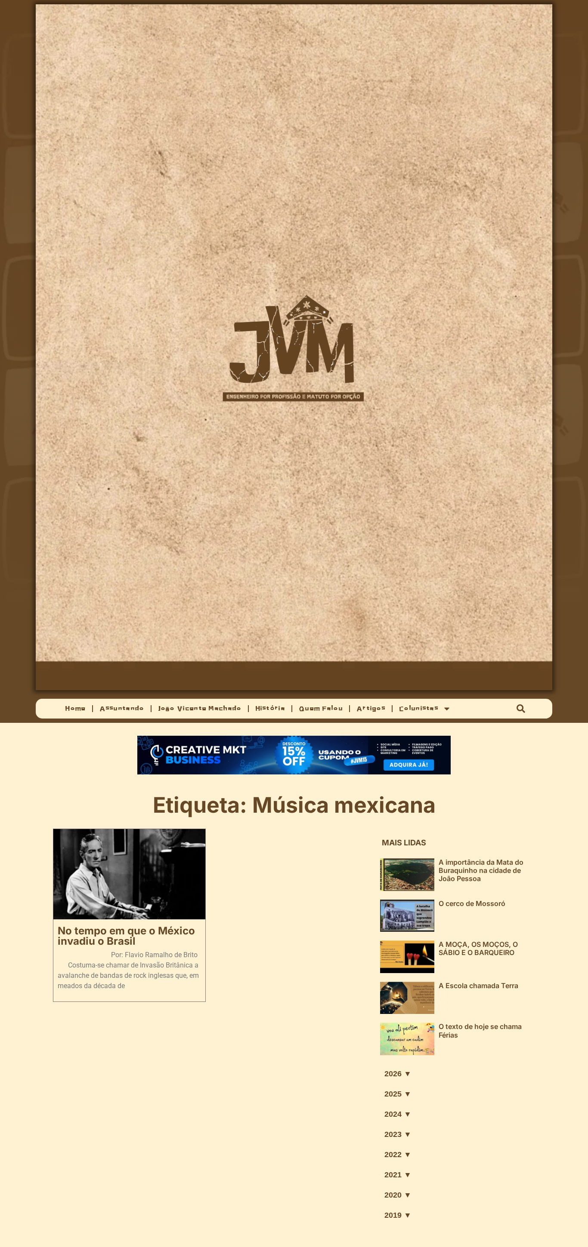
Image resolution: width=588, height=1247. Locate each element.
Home (75, 708)
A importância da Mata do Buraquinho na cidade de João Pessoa (481, 870)
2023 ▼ (398, 1134)
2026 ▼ (398, 1073)
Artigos (370, 708)
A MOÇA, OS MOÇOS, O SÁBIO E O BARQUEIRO (478, 948)
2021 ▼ (398, 1174)
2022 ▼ (398, 1154)
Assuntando (121, 708)
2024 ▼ (398, 1114)
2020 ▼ (398, 1195)
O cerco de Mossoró (472, 903)
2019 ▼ (398, 1215)
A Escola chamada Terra (478, 985)
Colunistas (418, 708)
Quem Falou (321, 708)
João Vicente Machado (199, 708)
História (270, 708)
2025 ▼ (398, 1094)
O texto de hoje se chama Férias (480, 1030)
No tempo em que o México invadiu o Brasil (126, 935)
